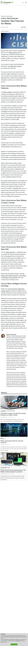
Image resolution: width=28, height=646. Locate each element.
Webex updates (7, 92)
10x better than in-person (15, 66)
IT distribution (5, 467)
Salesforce (16, 275)
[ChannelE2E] (7, 3)
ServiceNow (23, 275)
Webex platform (13, 52)
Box (23, 273)
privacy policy (18, 640)
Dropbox (3, 275)
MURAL (11, 275)
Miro (7, 275)
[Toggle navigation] (25, 2)
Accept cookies (14, 644)
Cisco (2, 50)
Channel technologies (7, 16)
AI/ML (2, 438)
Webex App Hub (10, 252)
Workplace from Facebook (10, 277)
